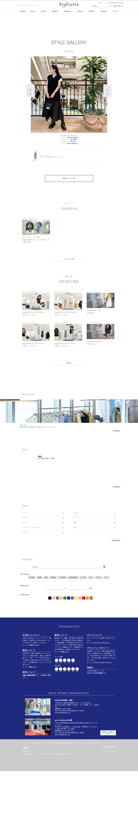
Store (80, 11)
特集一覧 (69, 363)
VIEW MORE (116, 540)
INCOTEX (73, 141)
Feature (68, 11)
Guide (92, 11)
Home (23, 11)
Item (43, 11)
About (104, 11)
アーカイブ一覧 (69, 259)
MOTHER (73, 139)
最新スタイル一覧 (69, 178)
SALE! (115, 11)
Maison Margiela (72, 137)
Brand (55, 11)
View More (116, 431)
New (33, 11)
